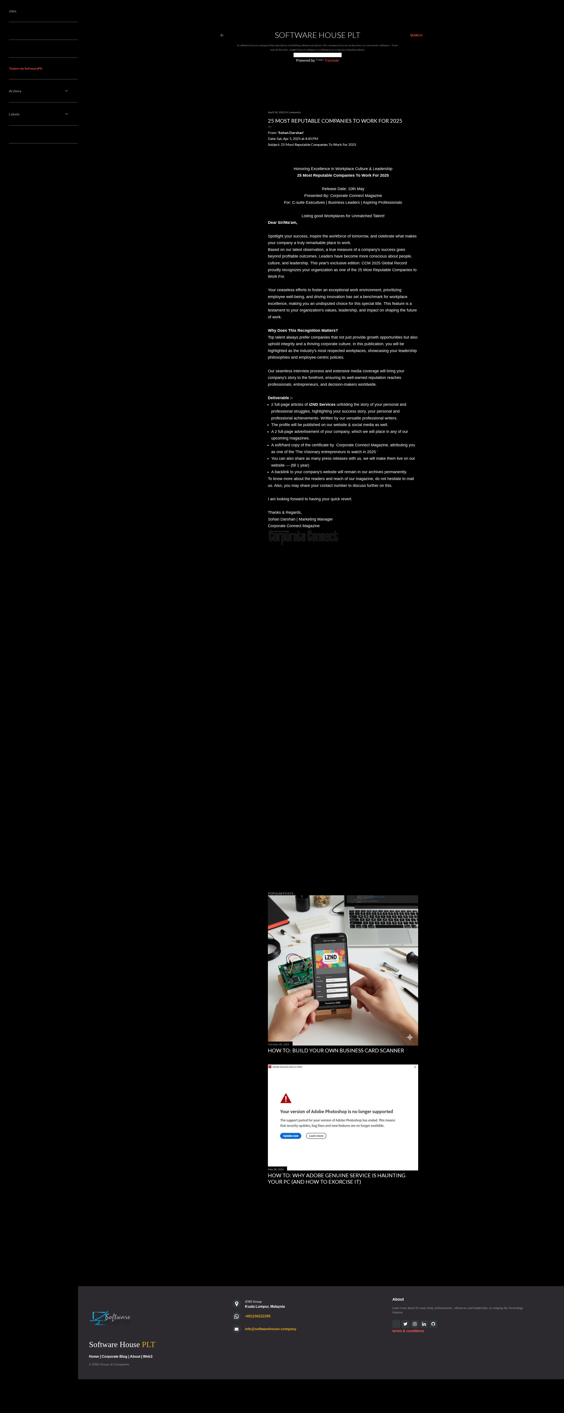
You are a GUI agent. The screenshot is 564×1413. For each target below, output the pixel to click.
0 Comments (293, 112)
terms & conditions (408, 1331)
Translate (332, 60)
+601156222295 (258, 1316)
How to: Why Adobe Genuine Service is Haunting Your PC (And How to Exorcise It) (336, 1178)
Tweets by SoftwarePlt (26, 68)
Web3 (147, 1356)
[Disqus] (343, 636)
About (135, 1356)
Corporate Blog (114, 1356)
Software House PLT (317, 35)
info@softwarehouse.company (270, 1329)
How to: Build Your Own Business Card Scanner (336, 1050)
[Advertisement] (343, 850)
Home (94, 1356)
